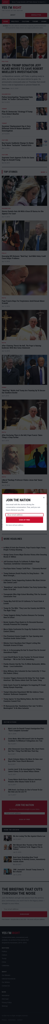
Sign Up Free (24, 520)
